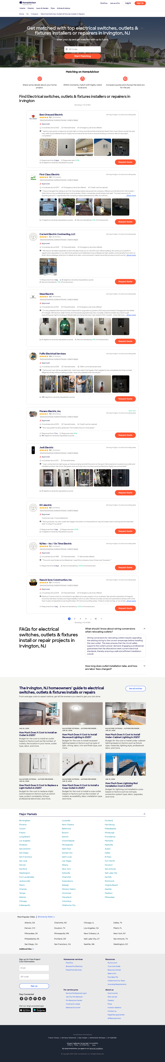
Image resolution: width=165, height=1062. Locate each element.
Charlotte (66, 877)
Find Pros (69, 963)
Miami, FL (117, 928)
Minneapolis (67, 845)
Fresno (22, 833)
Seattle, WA (89, 944)
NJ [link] (27, 14)
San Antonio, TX (120, 939)
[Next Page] (101, 618)
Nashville (109, 845)
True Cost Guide (114, 966)
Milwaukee (110, 897)
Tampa (22, 893)
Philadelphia (110, 828)
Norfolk (108, 877)
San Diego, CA (31, 944)
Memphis (109, 841)
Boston (65, 833)
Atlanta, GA (30, 923)
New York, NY (119, 933)
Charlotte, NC (60, 923)
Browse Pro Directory (74, 966)
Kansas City (67, 853)
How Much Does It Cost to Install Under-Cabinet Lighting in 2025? (122, 736)
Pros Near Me (113, 977)
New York (66, 869)
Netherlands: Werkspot (97, 1038)
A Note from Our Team (116, 981)
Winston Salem (69, 889)
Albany (65, 865)
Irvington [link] (34, 14)
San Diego (24, 853)
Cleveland (66, 897)
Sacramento (25, 849)
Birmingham (24, 820)
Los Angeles (24, 841)
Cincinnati (66, 893)
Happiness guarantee (116, 1015)
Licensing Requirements (117, 984)
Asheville (66, 873)
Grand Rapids (68, 841)
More (53, 8)
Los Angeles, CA (91, 928)
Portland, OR (60, 939)
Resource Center (114, 970)
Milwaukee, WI (31, 933)
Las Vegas (66, 861)
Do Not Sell (84, 1044)
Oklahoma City (69, 905)
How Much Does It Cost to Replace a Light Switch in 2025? (38, 786)
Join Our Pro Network (74, 997)
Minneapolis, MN (61, 933)
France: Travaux (53, 1038)
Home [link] (21, 14)
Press (110, 1004)
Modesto (23, 845)
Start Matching (82, 56)
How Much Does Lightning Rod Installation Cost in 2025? (121, 784)
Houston (109, 865)
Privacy (69, 1044)
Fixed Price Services (74, 970)
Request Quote (125, 162)
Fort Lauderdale (26, 877)
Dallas (107, 853)
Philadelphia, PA (32, 939)
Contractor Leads (73, 1004)
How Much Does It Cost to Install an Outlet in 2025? (38, 734)
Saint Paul (66, 849)
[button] (48, 147)
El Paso (108, 857)
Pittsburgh (109, 833)
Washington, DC (120, 944)
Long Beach (24, 837)
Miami (22, 885)
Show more (131, 196)
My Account (112, 963)
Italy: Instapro (82, 1038)
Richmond (109, 881)
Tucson (22, 828)
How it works (113, 993)
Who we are (112, 997)
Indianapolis (24, 905)
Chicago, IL (89, 923)
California (76, 1044)
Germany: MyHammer (68, 1038)
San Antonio (110, 869)
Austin (107, 849)
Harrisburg (109, 824)
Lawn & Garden (42, 8)
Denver (22, 865)
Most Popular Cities (26, 917)
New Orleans (68, 824)
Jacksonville (24, 881)
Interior (22, 8)
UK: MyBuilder (112, 1038)
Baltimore (66, 828)
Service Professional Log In (76, 993)
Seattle (108, 889)
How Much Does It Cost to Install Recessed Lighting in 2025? (79, 736)
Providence (110, 837)
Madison (108, 893)
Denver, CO (30, 928)
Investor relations (114, 1008)
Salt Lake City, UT (92, 939)
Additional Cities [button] (25, 949)
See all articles (135, 688)
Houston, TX (59, 928)
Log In (128, 3)
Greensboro (67, 881)
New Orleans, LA (91, 933)
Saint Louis (67, 857)
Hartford (23, 869)
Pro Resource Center (74, 1000)
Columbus (66, 901)
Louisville (66, 820)
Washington (24, 873)
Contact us (112, 1011)
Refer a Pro (112, 974)
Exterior (31, 8)
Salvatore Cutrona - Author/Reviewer (79, 728)
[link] (82, 117)
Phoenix (23, 824)
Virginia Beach (111, 885)
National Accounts (73, 1008)
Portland (109, 820)
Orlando (23, 889)
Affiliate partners (114, 1018)
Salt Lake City (111, 873)
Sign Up (140, 3)
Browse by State (45, 917)
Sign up (34, 986)
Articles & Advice (63, 8)
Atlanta (22, 897)
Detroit (65, 837)
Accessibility (93, 1044)
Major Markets (28, 814)
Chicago (23, 901)
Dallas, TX (117, 923)
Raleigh (65, 885)
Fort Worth (110, 861)
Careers (111, 1000)
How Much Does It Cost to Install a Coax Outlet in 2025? (80, 786)
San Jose (23, 861)
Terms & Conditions (96, 1048)
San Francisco (25, 857)
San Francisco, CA (62, 944)
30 (96, 619)
